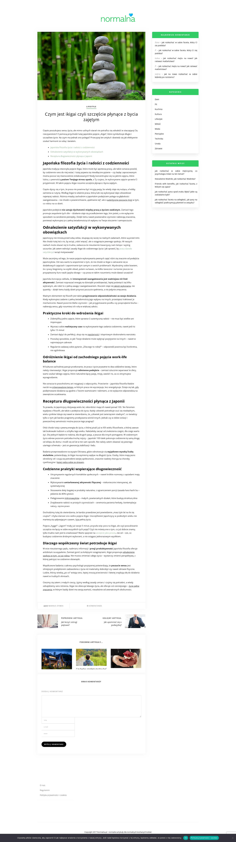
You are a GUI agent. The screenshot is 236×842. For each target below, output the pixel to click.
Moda (157, 129)
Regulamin (45, 790)
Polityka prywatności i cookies (53, 795)
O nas (42, 785)
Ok (186, 838)
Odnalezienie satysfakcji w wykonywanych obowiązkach (76, 151)
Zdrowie (158, 148)
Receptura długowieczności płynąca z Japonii (71, 156)
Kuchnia (158, 109)
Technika (159, 138)
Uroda (157, 143)
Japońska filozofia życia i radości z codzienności (72, 147)
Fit (156, 104)
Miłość (158, 124)
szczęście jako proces (106, 532)
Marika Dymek (56, 606)
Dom (157, 99)
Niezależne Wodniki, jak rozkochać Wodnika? (175, 179)
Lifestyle (91, 106)
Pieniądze (159, 133)
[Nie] (232, 838)
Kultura (158, 114)
